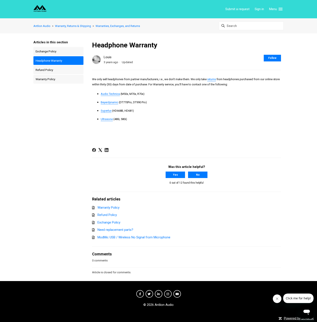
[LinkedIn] (106, 150)
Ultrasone (107, 119)
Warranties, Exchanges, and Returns (118, 26)
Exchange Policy (46, 51)
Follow (272, 57)
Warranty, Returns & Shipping (73, 26)
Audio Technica (110, 93)
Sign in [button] (259, 9)
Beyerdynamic (109, 102)
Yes (175, 174)
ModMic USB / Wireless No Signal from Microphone (133, 237)
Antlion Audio (41, 26)
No (198, 174)
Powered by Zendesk (299, 318)
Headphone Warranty (49, 60)
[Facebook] (94, 150)
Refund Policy (44, 70)
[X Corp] (100, 150)
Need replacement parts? (115, 230)
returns (211, 79)
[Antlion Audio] (40, 9)
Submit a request (237, 9)
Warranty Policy (45, 79)
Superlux (106, 110)
